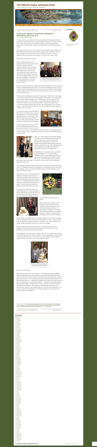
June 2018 (18, 344)
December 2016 (19, 361)
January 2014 (18, 397)
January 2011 (18, 433)
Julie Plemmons (24, 306)
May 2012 (18, 419)
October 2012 (18, 414)
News (22, 25)
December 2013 (19, 399)
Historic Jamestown (34, 305)
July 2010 (18, 441)
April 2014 (18, 395)
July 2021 (18, 321)
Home (18, 25)
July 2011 (18, 429)
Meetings (26, 25)
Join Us (31, 25)
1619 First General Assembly (34, 303)
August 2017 (18, 352)
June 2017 (18, 353)
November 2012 (19, 413)
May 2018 (18, 345)
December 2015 (19, 372)
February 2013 (18, 409)
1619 (27, 303)
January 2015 (18, 383)
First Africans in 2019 (23, 305)
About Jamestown (49, 25)
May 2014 (18, 394)
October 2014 (18, 387)
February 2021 (18, 324)
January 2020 (18, 329)
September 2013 (19, 401)
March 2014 (18, 396)
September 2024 (19, 316)
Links (36, 25)
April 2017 (18, 355)
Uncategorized (38, 306)
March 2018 (18, 347)
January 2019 (18, 339)
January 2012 (18, 423)
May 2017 (18, 354)
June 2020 (18, 325)
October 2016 (18, 363)
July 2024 (18, 317)
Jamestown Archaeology (60, 25)
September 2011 (19, 427)
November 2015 (19, 373)
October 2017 (18, 350)
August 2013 (18, 403)
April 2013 (18, 408)
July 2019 (18, 334)
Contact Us (69, 25)
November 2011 (19, 424)
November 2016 (19, 362)
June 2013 (18, 405)
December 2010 (19, 434)
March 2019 (18, 336)
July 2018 (18, 343)
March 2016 (18, 369)
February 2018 (18, 348)
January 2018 (18, 349)
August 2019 (18, 333)
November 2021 (19, 320)
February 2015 (18, 382)
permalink (49, 306)
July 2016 (18, 366)
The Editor (30, 37)
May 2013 (18, 406)
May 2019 (18, 335)
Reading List (41, 25)
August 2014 (18, 390)
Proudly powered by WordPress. (73, 443)
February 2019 (18, 338)
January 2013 (18, 410)
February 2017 (18, 358)
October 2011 (18, 425)
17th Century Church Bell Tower (46, 303)
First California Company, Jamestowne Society (36, 4)
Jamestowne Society (48, 305)
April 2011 (18, 432)
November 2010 (19, 436)
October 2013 (18, 400)
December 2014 (19, 385)
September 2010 (19, 438)
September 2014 (19, 389)
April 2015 (18, 380)
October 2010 (18, 437)
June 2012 (18, 418)
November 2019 (19, 330)
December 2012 (19, 411)
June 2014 (18, 392)
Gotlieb (28, 305)
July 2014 (18, 391)
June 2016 (18, 367)
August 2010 (18, 439)
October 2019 (18, 331)
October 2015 (18, 375)
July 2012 (18, 417)
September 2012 (19, 415)
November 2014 (19, 386)
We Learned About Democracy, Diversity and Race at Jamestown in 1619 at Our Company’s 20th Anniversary (27, 30)
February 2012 (18, 422)
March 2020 (18, 327)
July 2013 (18, 404)
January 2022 (18, 319)
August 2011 (18, 428)
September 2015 (19, 376)
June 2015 (18, 378)
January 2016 (18, 371)
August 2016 (18, 364)
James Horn (41, 305)
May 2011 (18, 431)
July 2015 (18, 377)
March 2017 (18, 357)
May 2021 (18, 322)
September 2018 (19, 341)
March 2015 (18, 381)
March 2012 (18, 420)
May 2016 (18, 368)
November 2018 (19, 340)
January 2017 (18, 359)
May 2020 (18, 326)
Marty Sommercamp (31, 306)
